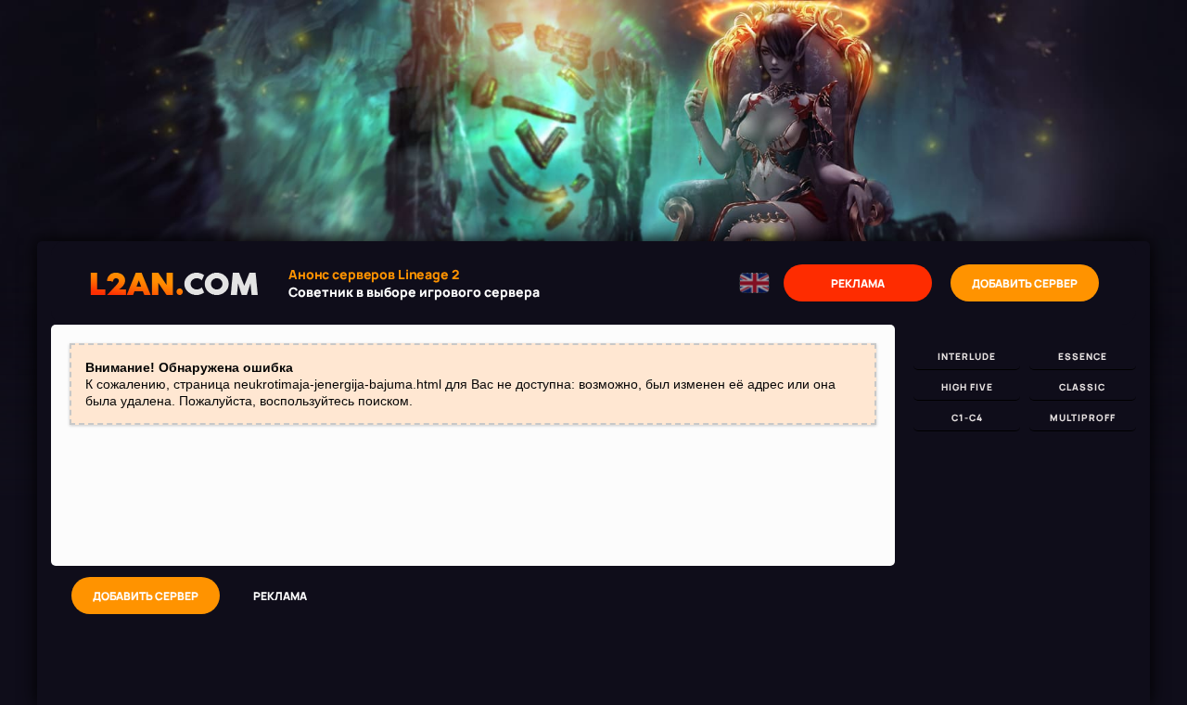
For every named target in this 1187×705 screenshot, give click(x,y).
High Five (967, 386)
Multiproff (1083, 417)
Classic (1082, 386)
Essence (1082, 356)
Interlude (967, 356)
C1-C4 (967, 417)
